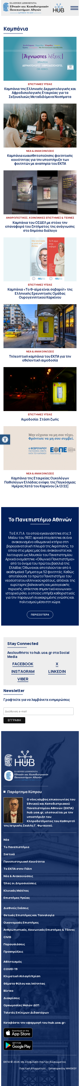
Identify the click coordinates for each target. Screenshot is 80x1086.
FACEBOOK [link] (22, 663)
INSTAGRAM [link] (23, 671)
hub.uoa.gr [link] (56, 1023)
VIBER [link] (22, 679)
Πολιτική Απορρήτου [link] (32, 1068)
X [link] (57, 663)
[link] (5, 439)
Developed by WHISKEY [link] (63, 1068)
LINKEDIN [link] (57, 671)
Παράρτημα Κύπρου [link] (24, 791)
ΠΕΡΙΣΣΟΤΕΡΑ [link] (40, 614)
